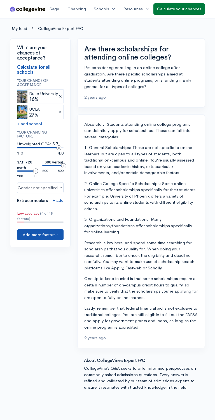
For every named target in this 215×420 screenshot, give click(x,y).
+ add (58, 200)
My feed (19, 28)
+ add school (29, 123)
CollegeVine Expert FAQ (60, 28)
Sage (54, 8)
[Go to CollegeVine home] (27, 9)
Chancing (76, 8)
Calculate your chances (179, 8)
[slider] (58, 147)
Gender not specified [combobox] (38, 187)
